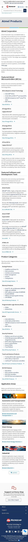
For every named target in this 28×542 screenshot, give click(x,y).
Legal (21, 538)
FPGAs (7, 307)
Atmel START (5, 219)
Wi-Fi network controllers (12, 372)
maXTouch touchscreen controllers (15, 361)
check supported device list (14, 194)
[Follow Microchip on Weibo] (21, 532)
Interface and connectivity (12, 273)
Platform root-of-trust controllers (14, 336)
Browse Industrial (7, 468)
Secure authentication (11, 343)
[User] (21, 7)
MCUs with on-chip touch (12, 358)
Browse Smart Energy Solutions (11, 442)
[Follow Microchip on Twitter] (12, 532)
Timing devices (9, 278)
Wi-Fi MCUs (8, 370)
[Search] (24, 10)
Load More (14, 472)
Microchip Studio (13, 202)
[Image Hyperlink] (11, 7)
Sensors (7, 276)
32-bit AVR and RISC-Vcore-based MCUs (16, 96)
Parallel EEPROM (9, 294)
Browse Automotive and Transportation (9, 414)
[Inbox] (26, 7)
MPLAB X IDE (6, 191)
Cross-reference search (7, 13)
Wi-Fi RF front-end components (13, 376)
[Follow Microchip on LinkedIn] (10, 532)
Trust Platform (9, 347)
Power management (10, 274)
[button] (13, 500)
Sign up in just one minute (16, 3)
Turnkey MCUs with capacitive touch (15, 357)
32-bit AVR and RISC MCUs (12, 321)
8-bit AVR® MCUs (9, 319)
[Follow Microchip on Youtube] (15, 532)
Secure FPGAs (8, 345)
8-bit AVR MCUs (9, 94)
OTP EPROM (8, 297)
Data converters (9, 271)
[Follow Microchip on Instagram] (18, 532)
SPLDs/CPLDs (8, 309)
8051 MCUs (8, 101)
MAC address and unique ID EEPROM (15, 292)
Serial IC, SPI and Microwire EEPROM (15, 288)
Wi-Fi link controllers (10, 374)
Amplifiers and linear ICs (11, 269)
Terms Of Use (9, 538)
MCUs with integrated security (13, 341)
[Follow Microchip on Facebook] (7, 532)
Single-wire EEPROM (10, 290)
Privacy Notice (16, 538)
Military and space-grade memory (14, 295)
